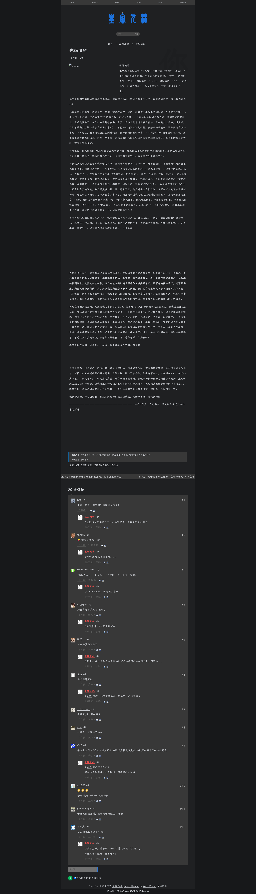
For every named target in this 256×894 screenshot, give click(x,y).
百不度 (81, 826)
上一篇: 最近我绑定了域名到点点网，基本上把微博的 (91, 476)
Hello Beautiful (86, 569)
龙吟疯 (81, 534)
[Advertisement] (128, 252)
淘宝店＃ (117, 288)
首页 (110, 43)
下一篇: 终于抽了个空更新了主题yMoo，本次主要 (166, 476)
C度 (79, 500)
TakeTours (83, 709)
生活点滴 (124, 43)
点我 (136, 34)
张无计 (81, 639)
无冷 (79, 674)
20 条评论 (76, 490)
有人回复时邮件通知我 (88, 878)
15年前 (81, 510)
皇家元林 (128, 18)
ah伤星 (81, 785)
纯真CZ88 (133, 891)
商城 (98, 465)
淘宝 (107, 465)
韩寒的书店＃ (145, 293)
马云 (115, 465)
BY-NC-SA (94, 455)
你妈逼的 (78, 50)
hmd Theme (131, 886)
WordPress (149, 886)
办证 (79, 745)
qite (79, 727)
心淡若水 (82, 604)
